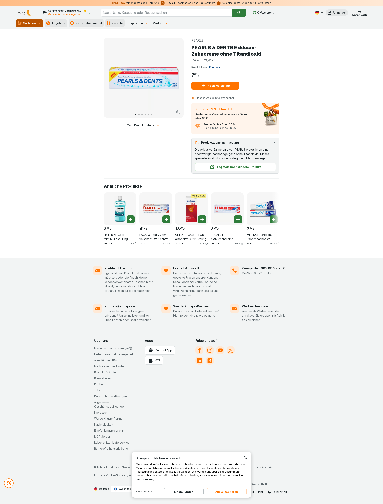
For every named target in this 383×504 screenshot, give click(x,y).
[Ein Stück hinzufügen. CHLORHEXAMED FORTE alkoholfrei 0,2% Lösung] (202, 219)
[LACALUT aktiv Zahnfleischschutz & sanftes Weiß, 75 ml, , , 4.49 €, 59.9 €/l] (155, 208)
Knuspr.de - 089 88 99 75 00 (265, 268)
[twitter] (231, 350)
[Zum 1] (135, 114)
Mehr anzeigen (256, 158)
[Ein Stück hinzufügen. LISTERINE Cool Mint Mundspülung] (131, 219)
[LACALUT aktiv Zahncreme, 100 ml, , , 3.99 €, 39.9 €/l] (227, 208)
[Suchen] (239, 13)
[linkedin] (199, 361)
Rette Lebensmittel (89, 23)
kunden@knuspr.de (120, 306)
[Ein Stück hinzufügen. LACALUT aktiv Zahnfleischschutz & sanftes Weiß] (166, 219)
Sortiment (30, 23)
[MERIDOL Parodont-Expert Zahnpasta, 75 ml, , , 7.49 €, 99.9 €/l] (263, 208)
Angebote (58, 23)
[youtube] (220, 350)
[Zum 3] (142, 114)
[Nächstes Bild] (176, 78)
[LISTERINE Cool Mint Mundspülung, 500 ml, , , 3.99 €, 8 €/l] (120, 208)
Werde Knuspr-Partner (191, 306)
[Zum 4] (145, 114)
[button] (337, 12)
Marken (158, 23)
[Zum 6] (151, 114)
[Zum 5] (148, 114)
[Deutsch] (319, 13)
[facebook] (199, 350)
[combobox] (166, 13)
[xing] (210, 361)
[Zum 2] (139, 114)
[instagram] (210, 350)
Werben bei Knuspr (257, 306)
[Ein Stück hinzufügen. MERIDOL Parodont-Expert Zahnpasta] (274, 219)
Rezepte (117, 23)
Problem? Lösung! (119, 268)
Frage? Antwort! (186, 268)
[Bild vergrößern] (178, 112)
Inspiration (135, 23)
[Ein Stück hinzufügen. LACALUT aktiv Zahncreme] (238, 219)
